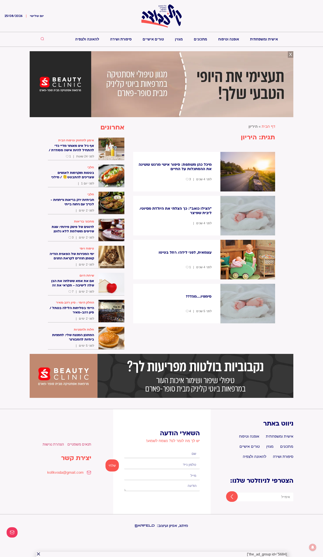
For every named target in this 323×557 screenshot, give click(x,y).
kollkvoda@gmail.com (65, 472)
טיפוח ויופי (87, 248)
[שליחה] (228, 497)
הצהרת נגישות (53, 444)
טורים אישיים (153, 39)
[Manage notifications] (312, 547)
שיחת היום (87, 275)
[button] (38, 554)
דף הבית (268, 126)
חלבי (90, 167)
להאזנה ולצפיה (87, 39)
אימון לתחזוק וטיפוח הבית (76, 140)
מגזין (179, 39)
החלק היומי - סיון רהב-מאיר (75, 302)
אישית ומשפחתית (264, 39)
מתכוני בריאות (84, 221)
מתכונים (200, 39)
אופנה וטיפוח (228, 39)
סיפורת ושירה (121, 39)
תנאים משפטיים (79, 444)
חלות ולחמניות (84, 329)
